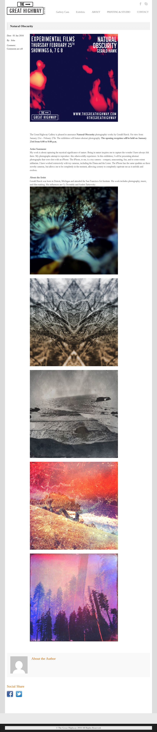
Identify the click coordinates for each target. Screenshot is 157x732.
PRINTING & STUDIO (118, 12)
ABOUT (96, 12)
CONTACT (143, 12)
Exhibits (80, 12)
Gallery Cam (62, 12)
